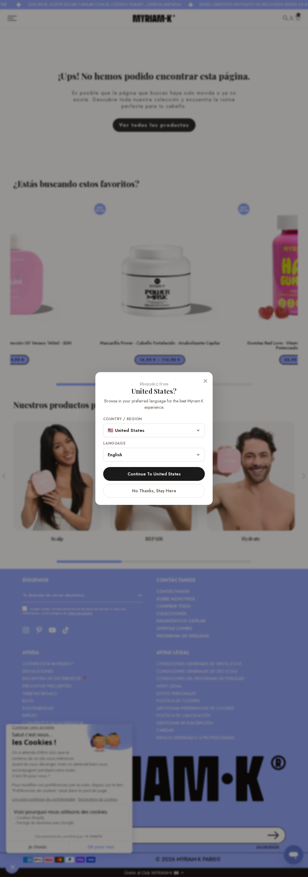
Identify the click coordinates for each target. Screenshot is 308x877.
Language (114, 443)
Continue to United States (154, 474)
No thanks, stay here (154, 491)
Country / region (122, 419)
